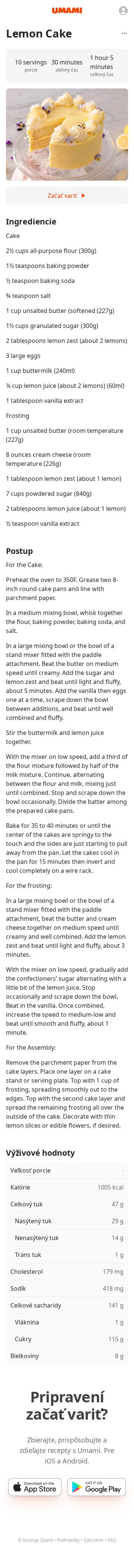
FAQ (112, 1540)
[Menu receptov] (124, 33)
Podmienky (68, 1540)
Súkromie (93, 1540)
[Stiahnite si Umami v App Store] (34, 1487)
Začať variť (62, 196)
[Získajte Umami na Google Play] (96, 1487)
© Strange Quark (35, 1540)
